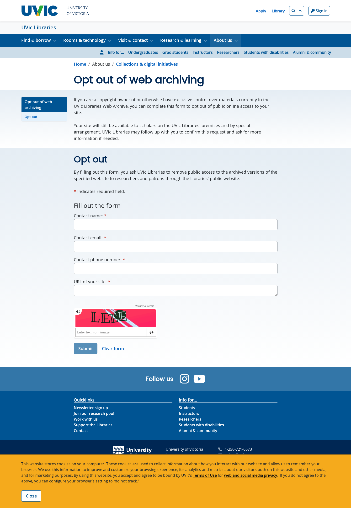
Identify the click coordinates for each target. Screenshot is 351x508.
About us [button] (223, 40)
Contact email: (90, 238)
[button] (296, 11)
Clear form (113, 348)
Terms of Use (205, 475)
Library (278, 11)
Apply (261, 11)
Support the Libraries (93, 425)
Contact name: (90, 216)
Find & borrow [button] (36, 40)
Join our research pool (94, 413)
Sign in (321, 10)
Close (31, 496)
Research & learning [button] (180, 40)
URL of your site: (92, 281)
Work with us (86, 419)
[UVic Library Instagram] (184, 379)
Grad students (175, 52)
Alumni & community (312, 52)
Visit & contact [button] (133, 40)
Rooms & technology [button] (84, 40)
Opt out (31, 116)
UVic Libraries (38, 27)
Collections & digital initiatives (147, 64)
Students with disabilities (266, 52)
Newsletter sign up (91, 407)
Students (187, 407)
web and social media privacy (250, 475)
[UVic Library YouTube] (199, 379)
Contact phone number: (99, 259)
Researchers (228, 52)
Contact (81, 430)
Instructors (203, 52)
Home (80, 64)
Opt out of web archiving (38, 104)
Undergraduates (143, 52)
